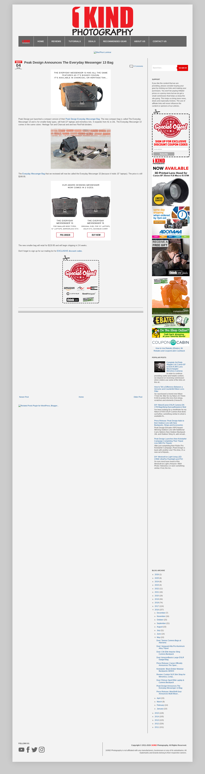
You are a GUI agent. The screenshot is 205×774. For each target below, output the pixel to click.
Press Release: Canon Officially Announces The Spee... (169, 664)
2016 (157, 610)
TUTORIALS (75, 41)
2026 (157, 574)
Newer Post (24, 397)
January (160, 709)
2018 (157, 603)
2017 (157, 606)
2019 (157, 599)
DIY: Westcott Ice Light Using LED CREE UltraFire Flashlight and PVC (168, 458)
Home (81, 397)
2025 (157, 578)
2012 (157, 724)
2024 (157, 582)
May (159, 637)
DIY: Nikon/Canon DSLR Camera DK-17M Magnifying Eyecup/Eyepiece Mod (170, 406)
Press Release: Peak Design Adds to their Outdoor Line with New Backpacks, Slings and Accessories (169, 423)
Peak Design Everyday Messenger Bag (83, 119)
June (159, 634)
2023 (157, 585)
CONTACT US (159, 41)
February (161, 705)
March (159, 702)
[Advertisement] (169, 520)
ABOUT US (139, 41)
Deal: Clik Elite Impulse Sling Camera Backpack (168, 653)
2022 (157, 589)
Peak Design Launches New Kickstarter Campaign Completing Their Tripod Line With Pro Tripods (170, 441)
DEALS (91, 41)
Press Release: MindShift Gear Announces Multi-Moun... (169, 693)
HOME (41, 41)
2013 (157, 720)
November (161, 616)
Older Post (138, 397)
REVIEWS (56, 41)
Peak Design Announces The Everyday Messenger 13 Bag (169, 687)
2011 (157, 727)
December (161, 613)
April (159, 698)
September (161, 623)
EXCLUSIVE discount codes (69, 251)
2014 (157, 717)
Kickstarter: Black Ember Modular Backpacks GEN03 (170, 670)
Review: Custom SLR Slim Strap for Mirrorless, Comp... (171, 675)
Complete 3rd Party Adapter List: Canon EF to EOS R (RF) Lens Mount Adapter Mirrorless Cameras (176, 366)
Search (183, 68)
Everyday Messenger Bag (33, 174)
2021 (157, 592)
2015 (157, 713)
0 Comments (138, 66)
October (160, 620)
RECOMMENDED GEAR (115, 41)
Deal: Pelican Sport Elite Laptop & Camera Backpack (170, 681)
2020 (157, 596)
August (160, 627)
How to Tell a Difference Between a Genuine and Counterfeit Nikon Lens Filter (169, 389)
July (159, 630)
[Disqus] (80, 353)
